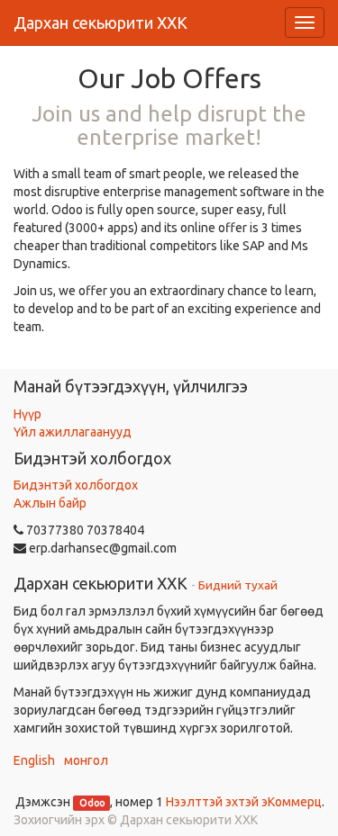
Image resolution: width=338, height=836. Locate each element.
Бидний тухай (238, 585)
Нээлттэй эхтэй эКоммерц (244, 802)
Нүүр (27, 414)
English (34, 760)
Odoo (92, 802)
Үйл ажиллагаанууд (73, 432)
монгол (86, 760)
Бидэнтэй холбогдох (76, 485)
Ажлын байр (50, 503)
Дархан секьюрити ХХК (100, 22)
